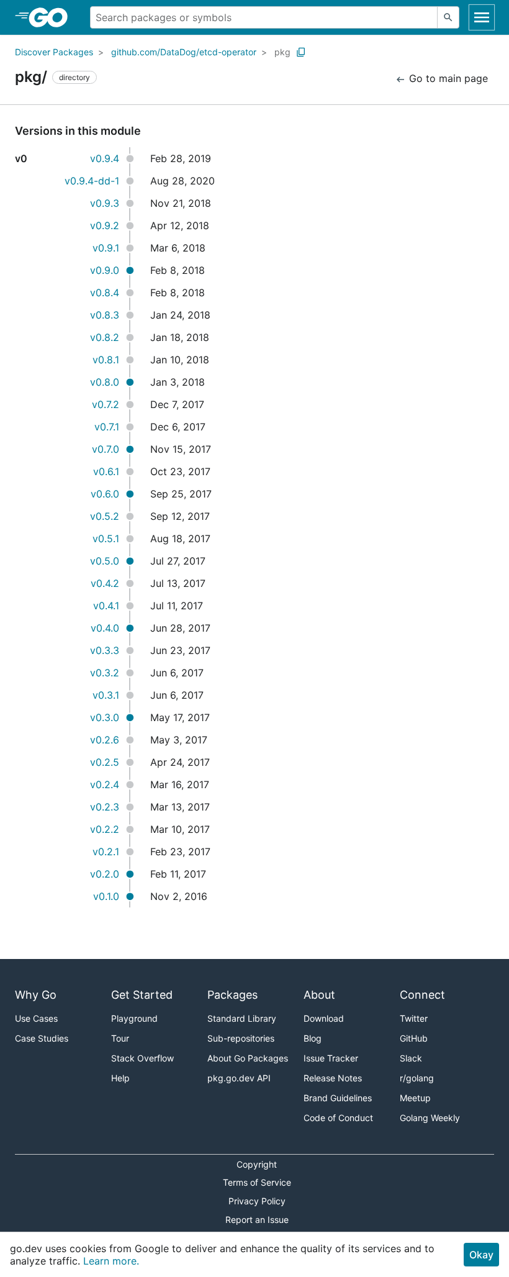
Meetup (415, 1098)
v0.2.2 (104, 829)
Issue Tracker (331, 1058)
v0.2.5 (104, 762)
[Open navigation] (481, 17)
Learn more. (111, 1261)
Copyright (256, 1164)
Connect (422, 994)
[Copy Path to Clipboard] (301, 52)
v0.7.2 (105, 404)
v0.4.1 (106, 605)
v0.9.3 (104, 203)
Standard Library (241, 1018)
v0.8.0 (104, 382)
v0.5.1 (105, 538)
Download (324, 1018)
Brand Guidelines (338, 1098)
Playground (134, 1018)
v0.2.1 (105, 851)
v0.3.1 (105, 695)
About (319, 994)
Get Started (142, 994)
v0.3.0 (104, 717)
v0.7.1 (106, 426)
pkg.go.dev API (239, 1078)
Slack (411, 1058)
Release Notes (333, 1078)
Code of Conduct (338, 1117)
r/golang (417, 1078)
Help (120, 1078)
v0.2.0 (104, 874)
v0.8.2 (104, 337)
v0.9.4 (104, 158)
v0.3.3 (104, 650)
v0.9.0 (104, 270)
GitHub (414, 1038)
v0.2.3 (104, 807)
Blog (313, 1038)
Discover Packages (54, 52)
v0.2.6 (104, 740)
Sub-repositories (240, 1038)
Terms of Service (257, 1182)
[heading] (52, 17)
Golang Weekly (430, 1117)
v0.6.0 (105, 494)
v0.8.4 (104, 292)
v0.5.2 (104, 516)
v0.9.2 (104, 225)
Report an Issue (257, 1219)
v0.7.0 (105, 449)
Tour (120, 1038)
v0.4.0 (105, 628)
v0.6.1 (106, 471)
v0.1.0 (106, 896)
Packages (232, 994)
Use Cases (36, 1018)
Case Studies (41, 1038)
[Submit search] (448, 17)
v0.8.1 (105, 359)
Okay (481, 1254)
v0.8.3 (104, 315)
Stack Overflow (142, 1058)
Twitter (414, 1018)
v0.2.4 (104, 784)
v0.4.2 (105, 583)
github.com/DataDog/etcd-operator (183, 52)
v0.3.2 (104, 672)
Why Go (35, 994)
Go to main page (447, 78)
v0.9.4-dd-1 (92, 181)
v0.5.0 (104, 561)
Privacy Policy (257, 1201)
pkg (282, 52)
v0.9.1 (105, 248)
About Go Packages (247, 1058)
